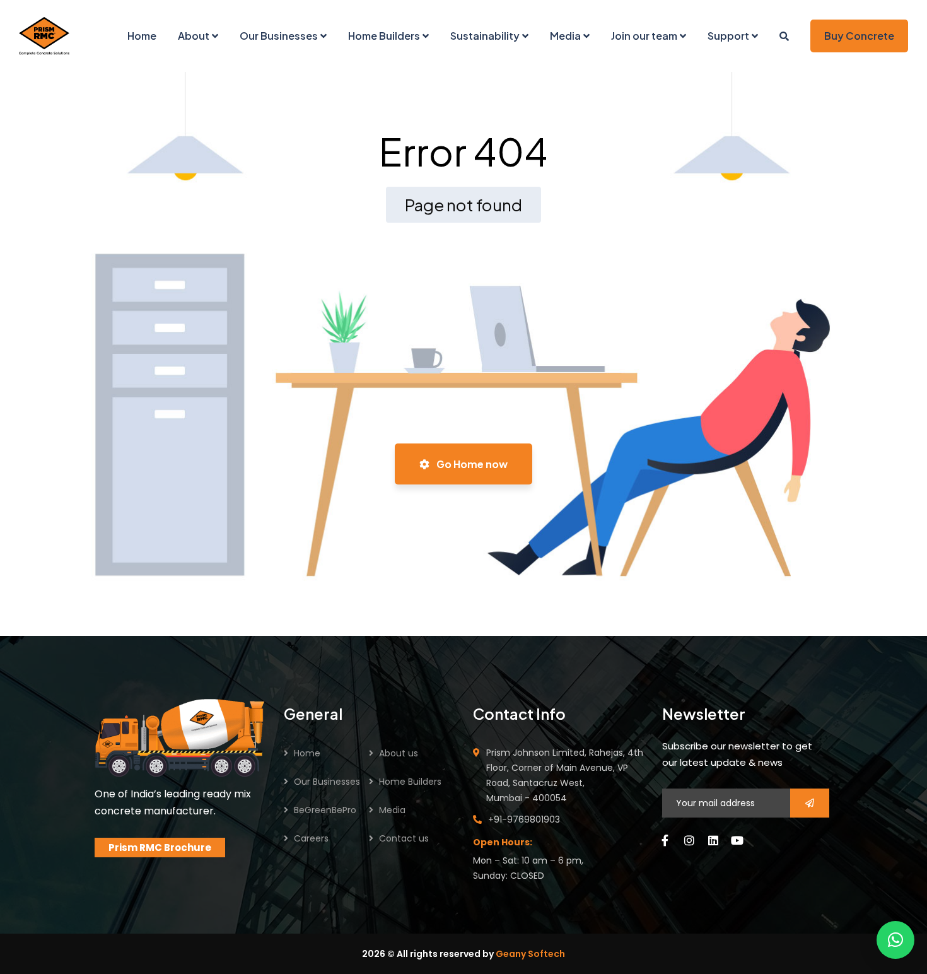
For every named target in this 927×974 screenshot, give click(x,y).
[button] (895, 940)
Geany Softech (530, 954)
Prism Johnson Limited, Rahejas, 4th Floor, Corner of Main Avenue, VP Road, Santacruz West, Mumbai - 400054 (564, 775)
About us (398, 753)
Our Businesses (327, 781)
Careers (311, 838)
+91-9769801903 (524, 819)
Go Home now (471, 464)
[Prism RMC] (44, 36)
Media (392, 810)
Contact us (404, 838)
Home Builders (410, 781)
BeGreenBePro (325, 810)
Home (307, 753)
